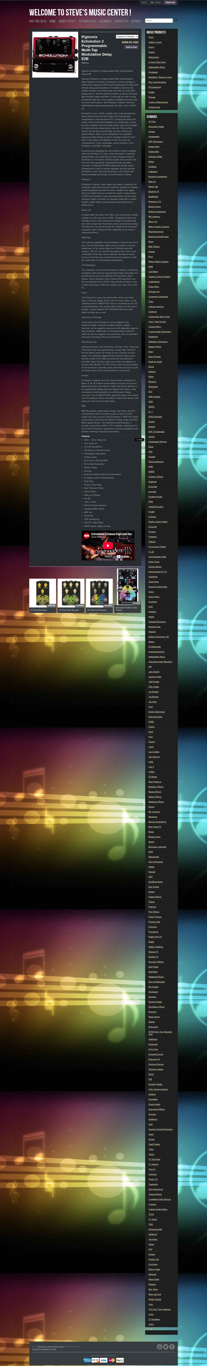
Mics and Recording (157, 82)
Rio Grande (153, 987)
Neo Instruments (156, 862)
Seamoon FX (154, 1059)
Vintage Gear (154, 107)
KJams (152, 727)
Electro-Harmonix (156, 462)
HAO (151, 607)
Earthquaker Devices (158, 442)
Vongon (152, 1254)
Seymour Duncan (156, 1064)
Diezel (151, 367)
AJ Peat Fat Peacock (96, 610)
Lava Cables (154, 752)
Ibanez (151, 642)
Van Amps (153, 1239)
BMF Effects (154, 247)
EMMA (152, 472)
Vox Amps (153, 1264)
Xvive (151, 1314)
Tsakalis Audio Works (158, 1209)
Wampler (152, 1274)
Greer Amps (154, 582)
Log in (144, 3)
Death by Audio (155, 362)
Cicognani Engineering (158, 297)
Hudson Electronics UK (159, 637)
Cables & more (155, 42)
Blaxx (151, 242)
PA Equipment (155, 87)
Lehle (151, 762)
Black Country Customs (159, 227)
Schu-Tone (153, 1049)
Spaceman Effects (157, 1109)
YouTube (159, 1346)
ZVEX (151, 1324)
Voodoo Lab (154, 1259)
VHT (150, 1249)
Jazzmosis (105, 21)
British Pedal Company (159, 262)
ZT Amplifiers (154, 1319)
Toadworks (153, 1184)
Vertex (151, 1244)
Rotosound (153, 1027)
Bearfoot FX (154, 192)
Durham (152, 427)
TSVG (151, 1214)
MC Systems (154, 812)
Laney (151, 747)
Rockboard (153, 992)
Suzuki (152, 1139)
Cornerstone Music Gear (159, 317)
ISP (150, 667)
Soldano (152, 1094)
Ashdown (153, 167)
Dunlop (152, 422)
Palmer (152, 902)
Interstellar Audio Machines (160, 662)
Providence (153, 932)
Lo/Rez (152, 772)
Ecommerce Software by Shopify (44, 1349)
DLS (150, 392)
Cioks (151, 302)
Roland (152, 1022)
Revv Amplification (157, 982)
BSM (151, 267)
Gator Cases (154, 562)
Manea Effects (155, 792)
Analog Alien (154, 146)
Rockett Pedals (155, 1002)
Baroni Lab (153, 187)
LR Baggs (153, 777)
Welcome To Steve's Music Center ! (80, 12)
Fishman (152, 517)
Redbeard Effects (156, 977)
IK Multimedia (155, 647)
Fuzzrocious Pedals (157, 547)
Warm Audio (154, 1279)
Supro (151, 1134)
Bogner (152, 252)
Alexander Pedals (156, 126)
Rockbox (152, 997)
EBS (151, 452)
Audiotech (153, 172)
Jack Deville (154, 672)
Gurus (151, 592)
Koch (151, 732)
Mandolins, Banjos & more (160, 77)
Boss (151, 257)
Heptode (152, 632)
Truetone (152, 1204)
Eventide (152, 492)
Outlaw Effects (155, 897)
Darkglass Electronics (158, 342)
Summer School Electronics (161, 1129)
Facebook (172, 1346)
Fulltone (152, 542)
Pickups (152, 97)
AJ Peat (152, 121)
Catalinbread (154, 282)
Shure (151, 1074)
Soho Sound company (158, 1089)
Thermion (153, 1174)
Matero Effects (155, 797)
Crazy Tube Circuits (157, 322)
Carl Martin (153, 272)
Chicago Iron (154, 292)
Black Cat (153, 222)
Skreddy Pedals (155, 1084)
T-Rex (151, 1149)
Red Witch (153, 972)
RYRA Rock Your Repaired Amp (160, 1033)
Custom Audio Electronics (160, 332)
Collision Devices (156, 307)
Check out (170, 3)
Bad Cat (152, 182)
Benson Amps (155, 207)
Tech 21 (152, 1169)
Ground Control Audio (158, 587)
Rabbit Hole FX (155, 937)
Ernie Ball (153, 487)
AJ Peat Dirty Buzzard (69, 610)
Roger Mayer (154, 1017)
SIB (150, 1079)
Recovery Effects (156, 962)
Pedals (152, 92)
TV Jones (153, 1219)
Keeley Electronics (157, 712)
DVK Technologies (157, 432)
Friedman (153, 537)
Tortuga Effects (155, 1194)
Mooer (151, 832)
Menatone (153, 817)
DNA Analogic (154, 397)
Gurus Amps (154, 597)
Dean (151, 352)
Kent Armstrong (155, 717)
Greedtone (153, 577)
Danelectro (153, 337)
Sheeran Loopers (156, 1069)
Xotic (151, 1304)
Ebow (151, 447)
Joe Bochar (154, 697)
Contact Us (121, 21)
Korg (151, 737)
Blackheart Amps (156, 232)
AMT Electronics (156, 141)
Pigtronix (85, 63)
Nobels (152, 867)
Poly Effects (154, 912)
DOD (151, 402)
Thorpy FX (153, 1179)
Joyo (151, 707)
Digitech (152, 372)
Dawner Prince (155, 347)
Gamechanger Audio (157, 557)
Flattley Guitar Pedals (158, 522)
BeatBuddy (153, 197)
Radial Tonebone (156, 947)
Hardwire (152, 612)
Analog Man (154, 151)
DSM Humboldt (155, 417)
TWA (151, 1224)
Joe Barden (154, 692)
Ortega (151, 892)
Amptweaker (154, 136)
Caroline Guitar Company (159, 277)
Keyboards (153, 72)
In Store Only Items (157, 62)
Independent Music (157, 67)
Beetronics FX (155, 202)
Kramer (152, 742)
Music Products (156, 32)
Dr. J (151, 412)
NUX (151, 877)
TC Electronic (154, 1159)
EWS (151, 502)
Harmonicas (154, 57)
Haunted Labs (155, 627)
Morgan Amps (155, 837)
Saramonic (153, 1044)
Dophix (152, 407)
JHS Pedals (154, 687)
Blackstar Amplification (159, 237)
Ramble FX (153, 957)
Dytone (152, 437)
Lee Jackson (154, 757)
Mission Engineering (157, 822)
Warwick (152, 1284)
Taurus (151, 1154)
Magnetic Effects (156, 787)
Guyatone (153, 602)
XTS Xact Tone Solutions (160, 1309)
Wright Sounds (155, 1299)
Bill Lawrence (154, 217)
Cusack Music (155, 327)
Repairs (136, 21)
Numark (152, 872)
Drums (151, 47)
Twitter (166, 1346)
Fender (152, 512)
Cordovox (153, 312)
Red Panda (153, 967)
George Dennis (155, 567)
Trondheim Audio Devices (160, 1199)
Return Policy (87, 21)
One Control (154, 887)
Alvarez (152, 131)
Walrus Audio (154, 1269)
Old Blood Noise (156, 882)
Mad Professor (155, 782)
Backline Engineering (158, 177)
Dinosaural (153, 387)
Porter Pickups (155, 917)
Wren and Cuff (155, 1294)
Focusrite (153, 527)
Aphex (151, 162)
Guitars (152, 52)
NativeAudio (154, 857)
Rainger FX (153, 952)
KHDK (151, 722)
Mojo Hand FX (155, 827)
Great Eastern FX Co (158, 572)
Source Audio (154, 1104)
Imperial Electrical (156, 652)
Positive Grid (154, 922)
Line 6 (151, 767)
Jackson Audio (155, 677)
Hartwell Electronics (157, 622)
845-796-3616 (37, 21)
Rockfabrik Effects (157, 1007)
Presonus (153, 927)
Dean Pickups (155, 357)
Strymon (152, 1114)
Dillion (151, 377)
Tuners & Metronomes (158, 102)
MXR (151, 852)
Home (52, 21)
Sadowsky (153, 1039)
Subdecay (153, 1119)
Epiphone (153, 482)
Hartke (151, 617)
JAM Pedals (154, 682)
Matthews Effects (156, 802)
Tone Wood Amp (156, 1189)
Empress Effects (156, 477)
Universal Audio (155, 1229)
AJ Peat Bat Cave (39, 610)
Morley (151, 842)
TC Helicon (153, 1164)
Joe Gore (153, 702)
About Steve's (67, 21)
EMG (151, 467)
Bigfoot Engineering (157, 212)
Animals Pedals (155, 156)
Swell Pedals (154, 1144)
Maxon (151, 807)
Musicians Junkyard (157, 847)
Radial (151, 942)
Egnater (152, 457)
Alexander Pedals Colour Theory (126, 609)
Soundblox (153, 1099)
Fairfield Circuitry (156, 507)
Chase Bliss (154, 287)
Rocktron (152, 1012)
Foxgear (152, 532)
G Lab (151, 552)
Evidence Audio (155, 497)
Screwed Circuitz (156, 1054)
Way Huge (153, 1289)
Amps (151, 37)
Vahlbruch (153, 1234)
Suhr (151, 1124)
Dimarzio (152, 382)
